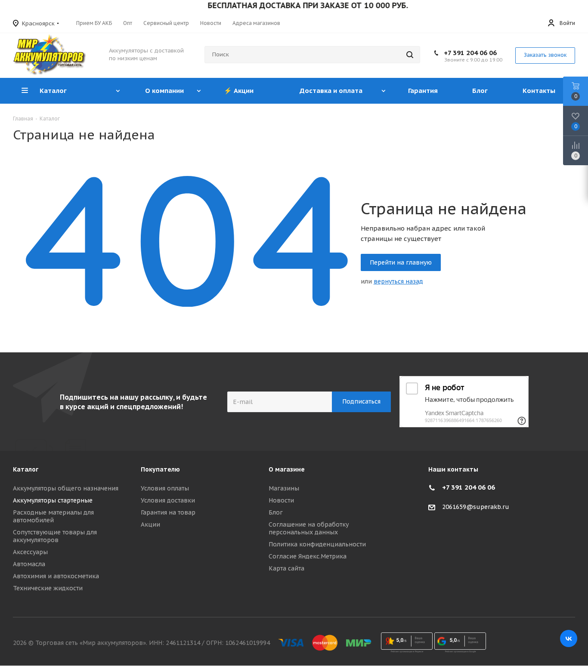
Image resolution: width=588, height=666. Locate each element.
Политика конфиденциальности (317, 544)
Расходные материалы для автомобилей (53, 516)
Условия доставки (168, 500)
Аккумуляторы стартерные (53, 500)
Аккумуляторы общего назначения (65, 488)
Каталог (25, 469)
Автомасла (29, 564)
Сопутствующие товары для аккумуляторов (55, 536)
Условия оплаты (165, 488)
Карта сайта (286, 568)
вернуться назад (398, 281)
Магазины (284, 488)
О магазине (287, 469)
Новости (281, 500)
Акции (150, 524)
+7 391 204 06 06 (470, 53)
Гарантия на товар (168, 512)
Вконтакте (568, 638)
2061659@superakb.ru (475, 507)
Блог (276, 512)
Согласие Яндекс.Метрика (308, 556)
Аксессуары (30, 552)
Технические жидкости (48, 588)
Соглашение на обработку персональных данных (309, 528)
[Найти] (409, 54)
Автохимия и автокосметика (56, 576)
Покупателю (160, 469)
